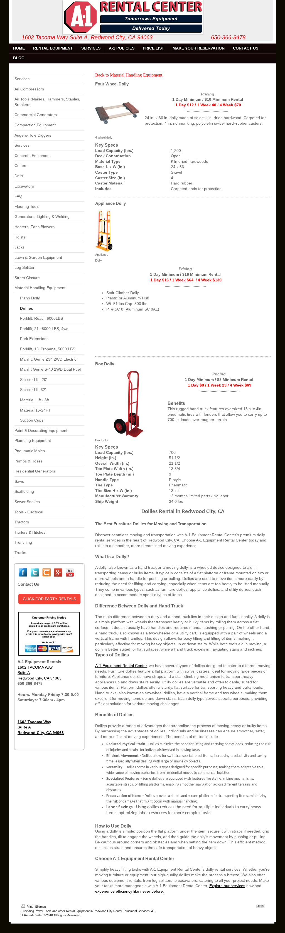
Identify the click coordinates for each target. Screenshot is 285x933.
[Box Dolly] (128, 404)
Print (29, 906)
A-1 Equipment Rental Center (121, 665)
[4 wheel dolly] (117, 113)
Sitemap (40, 906)
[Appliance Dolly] (104, 231)
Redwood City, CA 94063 (40, 678)
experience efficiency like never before (129, 891)
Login (260, 905)
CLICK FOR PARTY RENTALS (49, 599)
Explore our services (227, 885)
